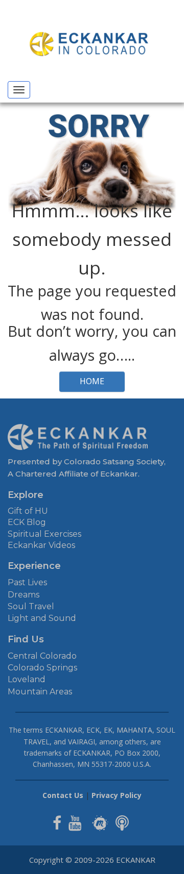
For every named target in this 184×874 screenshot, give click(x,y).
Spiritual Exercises (44, 534)
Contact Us (62, 795)
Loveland (26, 679)
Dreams (23, 595)
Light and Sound (42, 618)
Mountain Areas (40, 691)
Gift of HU (28, 511)
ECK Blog (27, 522)
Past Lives (27, 582)
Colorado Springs (42, 667)
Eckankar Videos (41, 545)
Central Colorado (42, 656)
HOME (92, 381)
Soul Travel (31, 606)
